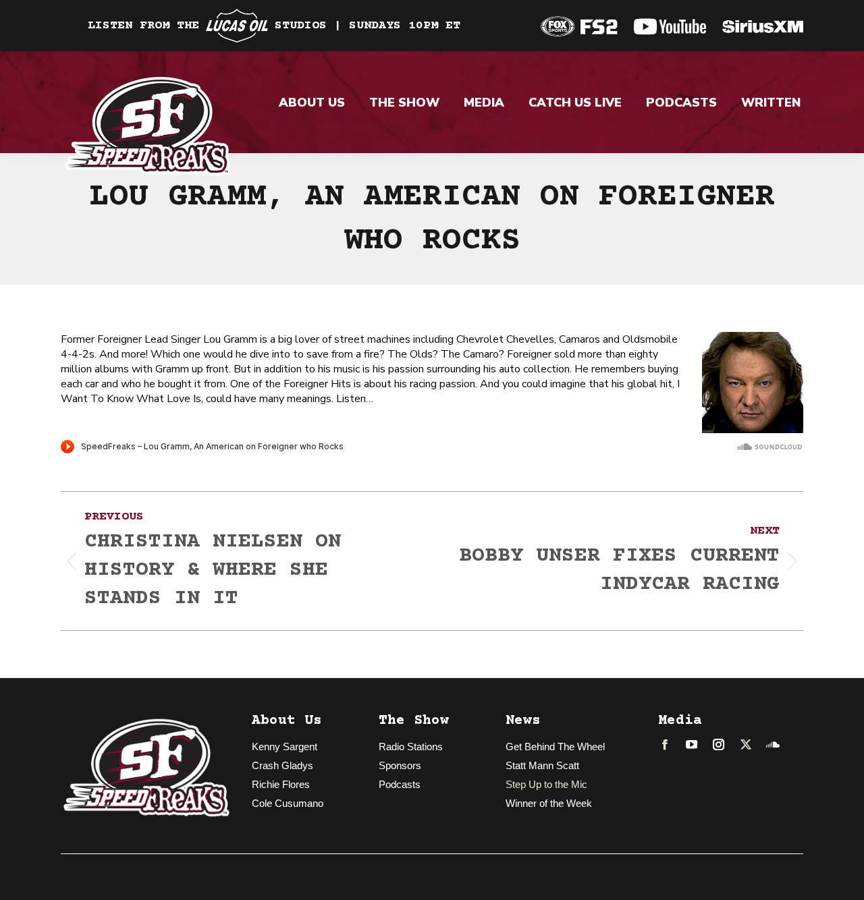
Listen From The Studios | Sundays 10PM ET (274, 25)
